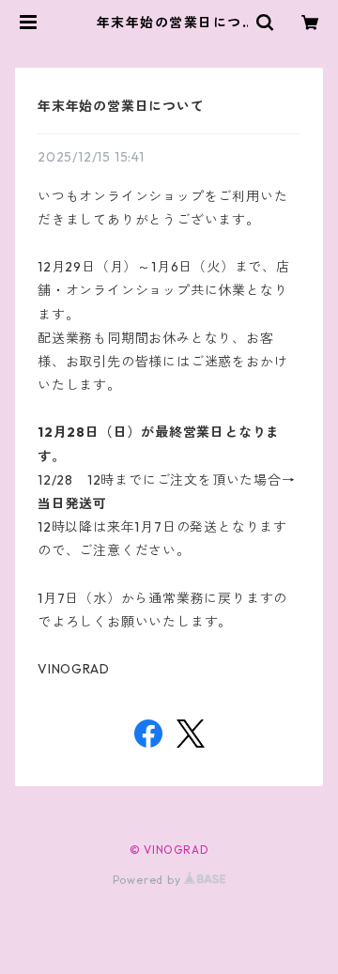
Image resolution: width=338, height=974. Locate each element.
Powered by (149, 880)
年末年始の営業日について (121, 106)
